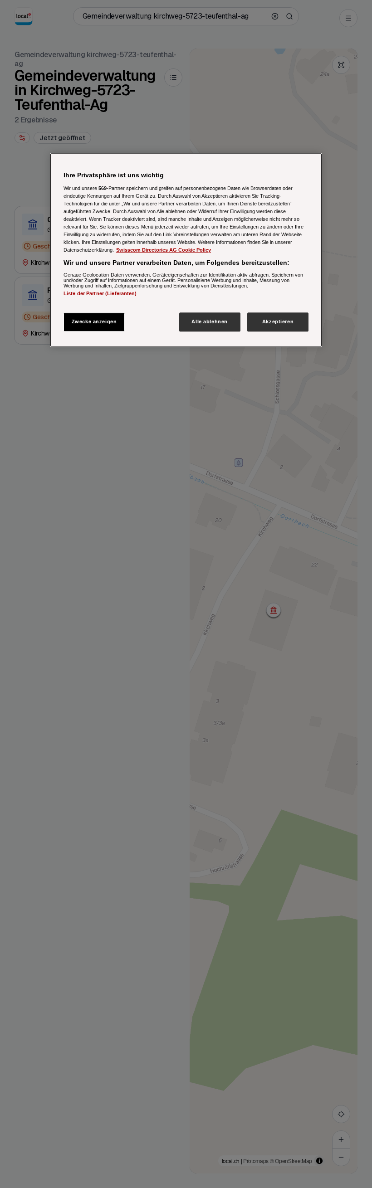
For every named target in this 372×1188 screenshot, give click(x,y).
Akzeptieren (278, 321)
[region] (186, 250)
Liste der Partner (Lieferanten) (100, 293)
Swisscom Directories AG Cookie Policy (163, 250)
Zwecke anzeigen (94, 321)
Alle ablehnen (209, 321)
